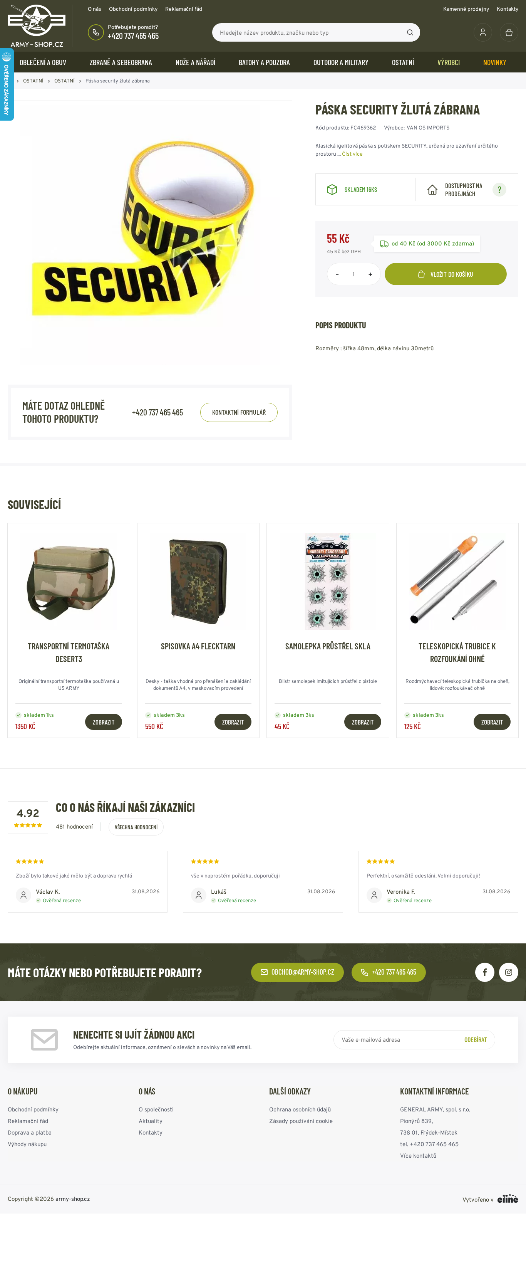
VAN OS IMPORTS (428, 127)
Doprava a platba (30, 1132)
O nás (94, 9)
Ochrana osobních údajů (300, 1109)
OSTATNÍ (403, 62)
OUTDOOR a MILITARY (341, 62)
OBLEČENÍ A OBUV (43, 62)
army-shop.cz (72, 1198)
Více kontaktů (418, 1155)
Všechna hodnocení (136, 827)
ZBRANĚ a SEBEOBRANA (121, 62)
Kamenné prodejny (466, 9)
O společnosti (156, 1109)
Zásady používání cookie (301, 1121)
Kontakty (507, 9)
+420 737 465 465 (133, 35)
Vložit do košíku (452, 274)
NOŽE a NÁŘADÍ (195, 62)
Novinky (494, 62)
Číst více (352, 154)
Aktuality (150, 1121)
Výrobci (448, 62)
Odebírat (475, 1039)
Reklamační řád (183, 9)
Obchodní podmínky (133, 9)
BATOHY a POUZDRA (264, 62)
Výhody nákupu (27, 1144)
